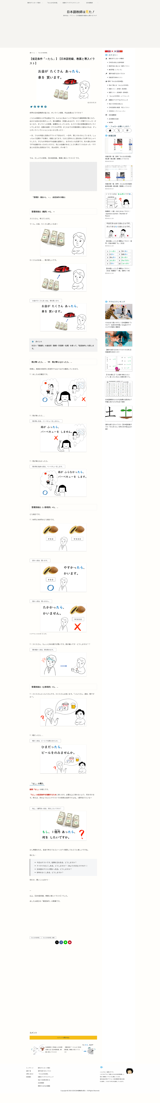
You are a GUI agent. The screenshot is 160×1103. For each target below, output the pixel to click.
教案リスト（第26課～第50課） (118, 92)
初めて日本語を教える (115, 104)
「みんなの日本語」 (35, 937)
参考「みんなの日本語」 (115, 81)
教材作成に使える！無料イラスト (119, 66)
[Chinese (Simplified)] (106, 51)
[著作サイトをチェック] (110, 130)
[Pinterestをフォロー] (127, 130)
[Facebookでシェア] (61, 942)
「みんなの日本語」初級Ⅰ (48, 937)
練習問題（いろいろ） (115, 70)
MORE (110, 122)
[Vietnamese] (121, 51)
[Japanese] (112, 51)
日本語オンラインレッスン (116, 111)
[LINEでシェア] (65, 942)
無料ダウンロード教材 (115, 58)
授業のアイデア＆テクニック (117, 100)
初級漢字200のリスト (115, 77)
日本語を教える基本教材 (116, 62)
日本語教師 (111, 115)
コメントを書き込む (63, 1037)
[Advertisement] (80, 35)
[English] (109, 51)
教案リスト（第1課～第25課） (118, 89)
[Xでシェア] (57, 942)
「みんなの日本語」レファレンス (118, 96)
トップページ (29, 1068)
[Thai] (118, 51)
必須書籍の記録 (113, 119)
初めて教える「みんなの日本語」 (119, 85)
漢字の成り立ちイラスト (116, 73)
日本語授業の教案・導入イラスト (119, 107)
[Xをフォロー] (119, 130)
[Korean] (115, 51)
